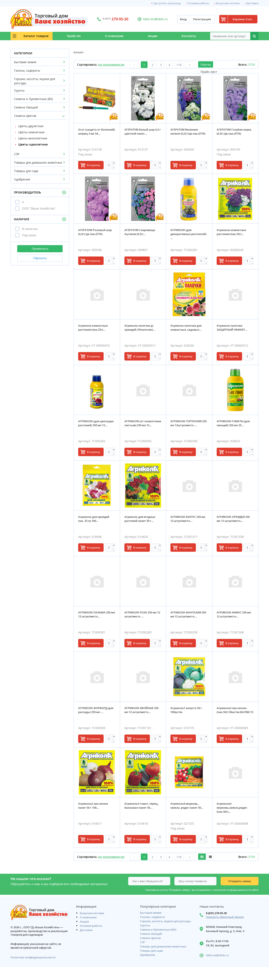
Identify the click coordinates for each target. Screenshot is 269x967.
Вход (183, 19)
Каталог (36, 36)
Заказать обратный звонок (225, 917)
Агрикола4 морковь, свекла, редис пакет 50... (186, 805)
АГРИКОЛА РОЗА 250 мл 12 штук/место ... (142, 614)
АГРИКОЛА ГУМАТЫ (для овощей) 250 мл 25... (233, 423)
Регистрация (202, 19)
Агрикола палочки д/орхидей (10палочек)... (139, 327)
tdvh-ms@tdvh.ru (155, 19)
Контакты (189, 36)
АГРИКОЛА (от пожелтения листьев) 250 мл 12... (142, 423)
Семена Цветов (25, 116)
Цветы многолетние (32, 138)
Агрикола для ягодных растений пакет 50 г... (139, 519)
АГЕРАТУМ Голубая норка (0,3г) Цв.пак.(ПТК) (234, 131)
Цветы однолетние (33, 144)
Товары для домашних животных (38, 162)
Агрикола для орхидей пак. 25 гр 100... (93, 519)
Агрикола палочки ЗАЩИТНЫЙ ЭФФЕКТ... (232, 327)
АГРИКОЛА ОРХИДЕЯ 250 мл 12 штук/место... (233, 519)
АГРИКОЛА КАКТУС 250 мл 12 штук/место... (187, 519)
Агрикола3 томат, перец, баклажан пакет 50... (141, 805)
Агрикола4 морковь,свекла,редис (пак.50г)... (232, 807)
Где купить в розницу (167, 3)
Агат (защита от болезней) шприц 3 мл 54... (96, 131)
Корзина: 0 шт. (243, 19)
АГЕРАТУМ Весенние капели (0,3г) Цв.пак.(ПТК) (187, 131)
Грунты (19, 90)
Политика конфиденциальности (33, 957)
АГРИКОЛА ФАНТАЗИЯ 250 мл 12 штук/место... (188, 614)
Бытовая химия (25, 62)
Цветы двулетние (31, 126)
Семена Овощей (26, 107)
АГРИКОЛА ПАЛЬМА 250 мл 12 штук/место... (96, 614)
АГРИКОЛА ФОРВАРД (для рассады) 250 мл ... (95, 710)
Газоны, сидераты (27, 70)
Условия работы (198, 3)
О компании (114, 36)
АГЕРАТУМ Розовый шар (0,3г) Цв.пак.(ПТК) (95, 232)
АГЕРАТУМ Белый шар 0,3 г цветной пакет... (142, 131)
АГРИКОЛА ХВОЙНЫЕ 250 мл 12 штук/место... (141, 710)
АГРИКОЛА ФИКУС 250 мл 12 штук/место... (234, 614)
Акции (152, 36)
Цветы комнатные (31, 132)
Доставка (252, 3)
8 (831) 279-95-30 (216, 913)
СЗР (16, 154)
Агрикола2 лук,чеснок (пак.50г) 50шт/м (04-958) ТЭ (235, 710)
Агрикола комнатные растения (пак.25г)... (231, 232)
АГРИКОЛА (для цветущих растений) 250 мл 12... (96, 423)
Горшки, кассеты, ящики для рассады (34, 81)
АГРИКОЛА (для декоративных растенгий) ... (188, 234)
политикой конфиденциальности (232, 889)
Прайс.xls (74, 36)
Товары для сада (26, 171)
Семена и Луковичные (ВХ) (33, 99)
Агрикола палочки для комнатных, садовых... (186, 327)
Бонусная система (228, 3)
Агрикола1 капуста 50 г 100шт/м (186, 710)
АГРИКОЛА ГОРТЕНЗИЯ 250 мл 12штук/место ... (188, 423)
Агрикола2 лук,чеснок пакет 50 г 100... (93, 805)
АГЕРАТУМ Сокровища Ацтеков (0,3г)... (139, 232)
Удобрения (22, 179)
